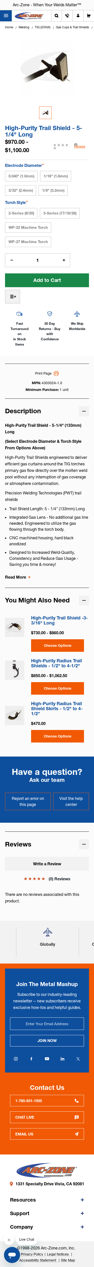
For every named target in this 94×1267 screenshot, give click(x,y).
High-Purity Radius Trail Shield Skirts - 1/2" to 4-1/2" (56, 708)
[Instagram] (16, 1059)
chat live (24, 1117)
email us (24, 1134)
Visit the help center (71, 801)
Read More (15, 577)
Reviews (79, 146)
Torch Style (16, 202)
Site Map (68, 1260)
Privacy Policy (32, 1254)
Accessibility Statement (38, 1260)
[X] (78, 1059)
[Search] (56, 15)
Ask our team (47, 780)
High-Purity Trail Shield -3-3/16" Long (59, 620)
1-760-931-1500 (28, 1100)
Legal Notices (58, 1254)
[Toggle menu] (6, 15)
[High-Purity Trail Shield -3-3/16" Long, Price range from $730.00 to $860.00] (14, 627)
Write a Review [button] (47, 863)
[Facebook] (31, 1059)
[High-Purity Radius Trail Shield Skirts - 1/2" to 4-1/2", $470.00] (14, 715)
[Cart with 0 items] (88, 15)
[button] (47, 934)
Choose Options (57, 645)
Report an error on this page (28, 801)
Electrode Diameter (24, 165)
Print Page (43, 373)
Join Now (47, 1040)
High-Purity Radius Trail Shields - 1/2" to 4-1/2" (56, 663)
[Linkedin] (62, 1059)
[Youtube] (47, 1059)
